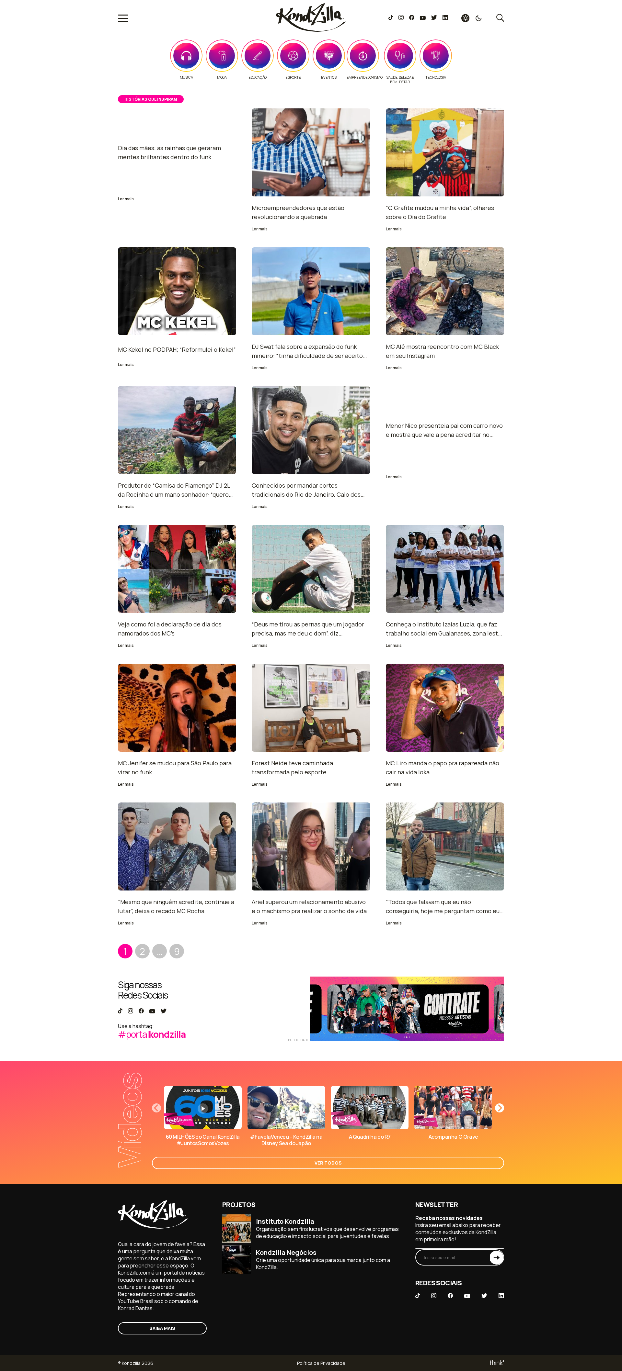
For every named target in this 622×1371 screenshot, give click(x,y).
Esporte (293, 77)
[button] (499, 1107)
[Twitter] (434, 18)
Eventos (328, 77)
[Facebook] (411, 18)
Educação (257, 77)
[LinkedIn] (445, 18)
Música (186, 77)
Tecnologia (435, 77)
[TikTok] (390, 18)
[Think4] (496, 1363)
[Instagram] (401, 18)
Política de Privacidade (321, 1363)
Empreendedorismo (365, 77)
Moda (221, 77)
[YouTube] (423, 18)
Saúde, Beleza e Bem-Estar (400, 79)
